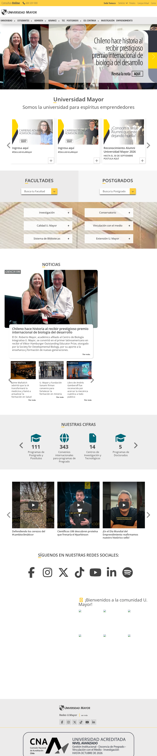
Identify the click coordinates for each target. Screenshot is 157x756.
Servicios (121, 3)
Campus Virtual (143, 3)
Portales (132, 3)
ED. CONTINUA (90, 20)
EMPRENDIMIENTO (124, 20)
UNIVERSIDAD (6, 20)
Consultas (11, 3)
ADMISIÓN (38, 20)
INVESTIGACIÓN (108, 20)
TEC (63, 20)
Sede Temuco (110, 3)
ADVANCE (52, 20)
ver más (84, 715)
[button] (65, 86)
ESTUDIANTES (23, 20)
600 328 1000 (31, 3)
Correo (153, 3)
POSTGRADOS (72, 20)
